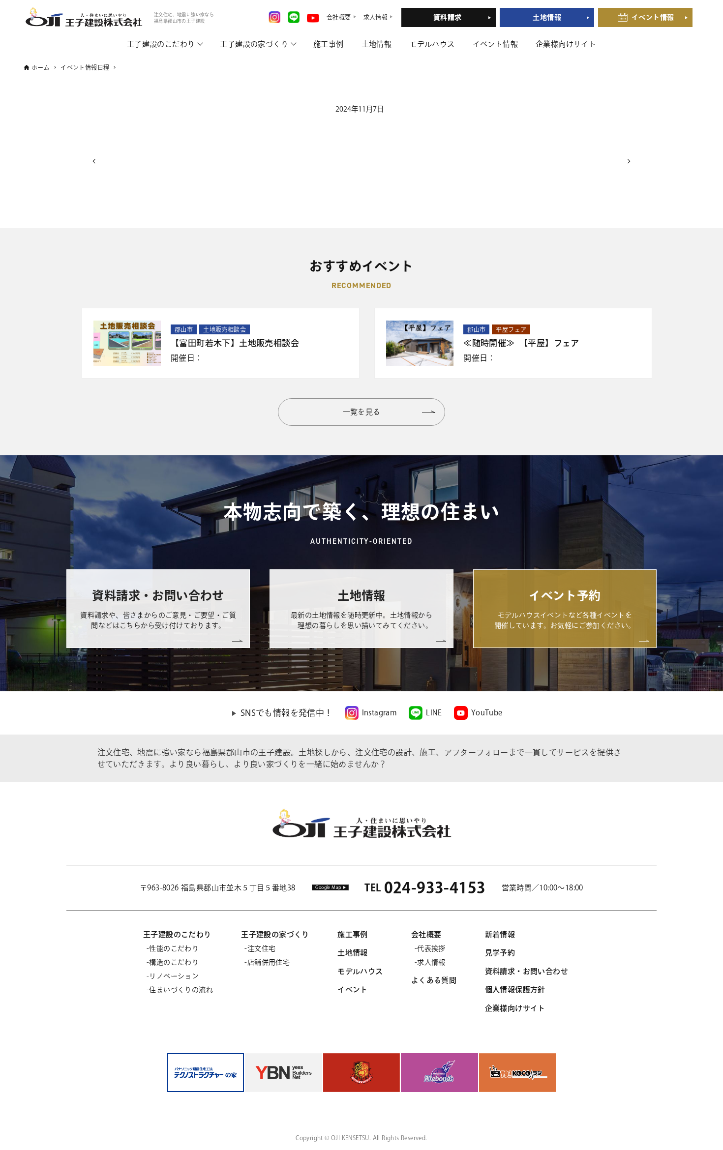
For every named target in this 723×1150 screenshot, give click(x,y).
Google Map (328, 887)
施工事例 (328, 44)
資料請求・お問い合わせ (526, 971)
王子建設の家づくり (254, 44)
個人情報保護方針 (515, 989)
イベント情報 (653, 17)
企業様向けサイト (566, 44)
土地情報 (547, 17)
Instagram (379, 712)
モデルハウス (431, 44)
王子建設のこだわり (161, 44)
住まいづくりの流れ (181, 989)
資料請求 (447, 17)
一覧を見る (362, 411)
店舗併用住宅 (268, 962)
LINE (434, 712)
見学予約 (500, 952)
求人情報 (431, 962)
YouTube (487, 712)
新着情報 (500, 934)
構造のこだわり (174, 962)
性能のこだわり (174, 948)
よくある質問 (433, 980)
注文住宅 (261, 948)
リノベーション (174, 976)
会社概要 (426, 934)
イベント (352, 989)
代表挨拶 (431, 948)
